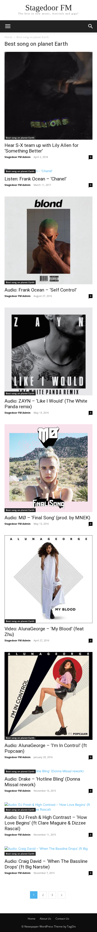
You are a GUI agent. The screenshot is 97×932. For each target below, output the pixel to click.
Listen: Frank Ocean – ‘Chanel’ (36, 179)
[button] (7, 26)
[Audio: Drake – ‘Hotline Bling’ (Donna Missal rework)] (48, 771)
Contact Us (62, 919)
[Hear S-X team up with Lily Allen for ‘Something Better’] (48, 96)
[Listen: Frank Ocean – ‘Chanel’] (48, 171)
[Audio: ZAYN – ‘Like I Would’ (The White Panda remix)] (48, 351)
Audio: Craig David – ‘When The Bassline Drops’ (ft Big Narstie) (46, 864)
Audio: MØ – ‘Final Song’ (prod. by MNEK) (47, 517)
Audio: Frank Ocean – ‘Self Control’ (41, 290)
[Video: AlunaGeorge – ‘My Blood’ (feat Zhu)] (48, 579)
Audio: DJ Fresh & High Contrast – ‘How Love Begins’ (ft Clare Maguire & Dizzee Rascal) (46, 823)
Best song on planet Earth (20, 137)
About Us (45, 919)
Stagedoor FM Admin (17, 157)
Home (8, 37)
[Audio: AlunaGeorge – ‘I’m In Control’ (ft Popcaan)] (48, 696)
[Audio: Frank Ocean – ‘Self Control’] (48, 240)
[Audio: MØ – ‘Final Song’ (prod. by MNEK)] (48, 468)
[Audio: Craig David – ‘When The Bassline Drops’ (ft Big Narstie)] (48, 851)
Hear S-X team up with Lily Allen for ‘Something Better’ (42, 148)
